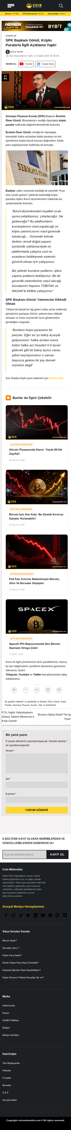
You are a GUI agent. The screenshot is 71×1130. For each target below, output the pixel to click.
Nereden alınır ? (10, 948)
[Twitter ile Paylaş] (36, 690)
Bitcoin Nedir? (9, 940)
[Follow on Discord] (65, 915)
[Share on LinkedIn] (48, 690)
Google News (48, 64)
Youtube (29, 64)
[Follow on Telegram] (50, 915)
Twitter (37, 674)
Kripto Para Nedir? (12, 955)
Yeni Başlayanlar (11, 1063)
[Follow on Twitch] (57, 915)
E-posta (11, 793)
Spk (40, 705)
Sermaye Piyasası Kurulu (25, 705)
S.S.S (5, 1092)
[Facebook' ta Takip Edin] (6, 915)
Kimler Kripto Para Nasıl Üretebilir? (20, 962)
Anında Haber (9, 1100)
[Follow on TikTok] (21, 915)
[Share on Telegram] (59, 690)
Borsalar (6, 1085)
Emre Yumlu (16, 51)
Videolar (6, 1070)
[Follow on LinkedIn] (35, 915)
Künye (5, 1013)
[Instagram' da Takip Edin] (13, 915)
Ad (8, 779)
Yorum (10, 750)
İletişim (6, 1027)
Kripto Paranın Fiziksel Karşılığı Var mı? (23, 977)
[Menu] (10, 5)
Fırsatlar (6, 1078)
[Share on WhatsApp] (14, 690)
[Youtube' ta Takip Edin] (43, 915)
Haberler (11, 36)
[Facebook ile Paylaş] (25, 690)
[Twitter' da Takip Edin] (28, 915)
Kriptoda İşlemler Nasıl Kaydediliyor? (21, 970)
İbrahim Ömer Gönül (49, 701)
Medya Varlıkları (10, 1035)
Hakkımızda (8, 1005)
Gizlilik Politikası (10, 1020)
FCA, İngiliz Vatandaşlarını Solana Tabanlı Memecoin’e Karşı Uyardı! (18, 716)
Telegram (11, 674)
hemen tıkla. (56, 378)
